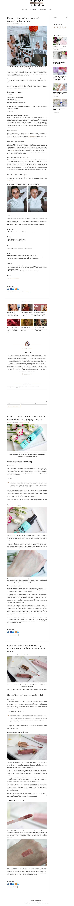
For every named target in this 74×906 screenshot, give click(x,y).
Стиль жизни (42, 9)
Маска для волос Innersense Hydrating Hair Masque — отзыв (60, 93)
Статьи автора (27, 374)
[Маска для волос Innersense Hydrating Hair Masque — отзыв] (60, 87)
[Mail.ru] (13, 289)
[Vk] (65, 27)
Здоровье (32, 9)
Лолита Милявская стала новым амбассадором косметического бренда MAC (12, 330)
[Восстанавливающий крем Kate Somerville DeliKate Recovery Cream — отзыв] (60, 71)
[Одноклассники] (16, 289)
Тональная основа (31, 136)
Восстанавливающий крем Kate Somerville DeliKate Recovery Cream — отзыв (60, 78)
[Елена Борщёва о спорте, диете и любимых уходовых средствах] (27, 307)
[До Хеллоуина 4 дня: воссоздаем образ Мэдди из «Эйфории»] (27, 322)
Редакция (32, 900)
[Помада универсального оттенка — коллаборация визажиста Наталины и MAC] (40, 307)
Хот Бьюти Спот (29, 903)
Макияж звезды (25, 291)
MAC (9, 291)
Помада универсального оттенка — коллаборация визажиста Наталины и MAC (40, 315)
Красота (24, 9)
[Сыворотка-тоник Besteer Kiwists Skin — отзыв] (60, 41)
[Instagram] (63, 27)
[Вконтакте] (8, 289)
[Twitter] (18, 289)
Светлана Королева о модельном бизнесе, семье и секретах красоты (40, 329)
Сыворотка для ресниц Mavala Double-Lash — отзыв (59, 109)
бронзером (26, 177)
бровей (12, 150)
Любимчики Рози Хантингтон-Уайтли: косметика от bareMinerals (13, 314)
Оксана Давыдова (25, 422)
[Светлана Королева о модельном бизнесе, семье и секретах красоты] (40, 322)
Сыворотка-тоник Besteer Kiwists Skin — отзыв (59, 47)
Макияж (9, 23)
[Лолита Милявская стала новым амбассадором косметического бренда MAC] (13, 322)
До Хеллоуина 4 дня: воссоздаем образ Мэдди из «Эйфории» (27, 329)
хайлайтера (10, 180)
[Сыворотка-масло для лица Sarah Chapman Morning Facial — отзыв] (60, 55)
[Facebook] (11, 289)
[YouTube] (60, 27)
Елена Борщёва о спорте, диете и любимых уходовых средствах (27, 314)
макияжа (21, 85)
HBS (50, 9)
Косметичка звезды (16, 291)
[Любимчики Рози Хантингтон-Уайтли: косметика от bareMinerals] (13, 307)
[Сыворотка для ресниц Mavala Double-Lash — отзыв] (60, 103)
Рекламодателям (39, 900)
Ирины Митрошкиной (14, 278)
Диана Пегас (24, 23)
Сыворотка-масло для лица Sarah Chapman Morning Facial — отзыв (60, 62)
